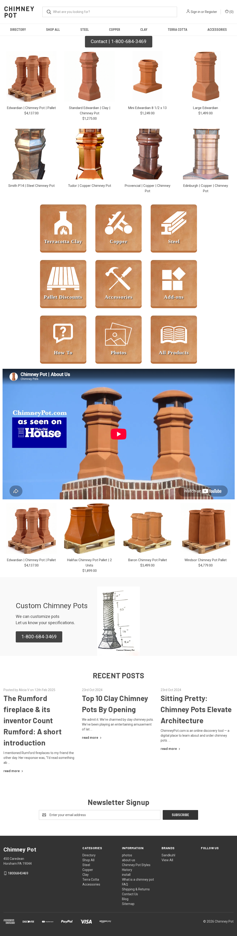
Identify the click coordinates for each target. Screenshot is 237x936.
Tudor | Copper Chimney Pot (89, 186)
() (231, 12)
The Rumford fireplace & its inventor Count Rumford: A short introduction (32, 720)
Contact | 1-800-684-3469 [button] (119, 41)
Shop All (53, 29)
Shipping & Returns (136, 889)
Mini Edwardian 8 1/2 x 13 (147, 108)
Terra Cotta (177, 29)
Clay (143, 29)
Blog (125, 899)
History (127, 870)
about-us (128, 860)
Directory (18, 29)
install (126, 875)
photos (127, 855)
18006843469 (18, 873)
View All (167, 860)
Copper (114, 29)
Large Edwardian (205, 108)
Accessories (217, 29)
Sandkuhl (168, 855)
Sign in (195, 12)
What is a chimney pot (138, 879)
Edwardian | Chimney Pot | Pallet (31, 108)
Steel (84, 29)
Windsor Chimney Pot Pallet (205, 560)
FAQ (125, 884)
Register (211, 12)
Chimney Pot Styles (136, 865)
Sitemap (128, 904)
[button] (39, 636)
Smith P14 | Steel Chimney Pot (31, 186)
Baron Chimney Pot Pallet (147, 560)
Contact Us (130, 894)
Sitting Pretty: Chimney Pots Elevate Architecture (196, 709)
